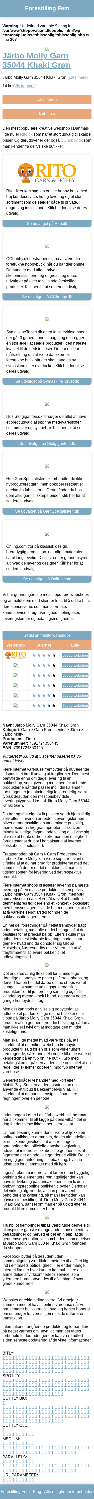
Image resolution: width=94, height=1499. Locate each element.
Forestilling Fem (47, 8)
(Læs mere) (77, 77)
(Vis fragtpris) (25, 86)
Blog (37, 1491)
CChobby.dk (72, 140)
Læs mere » (47, 99)
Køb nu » (47, 114)
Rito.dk (26, 134)
